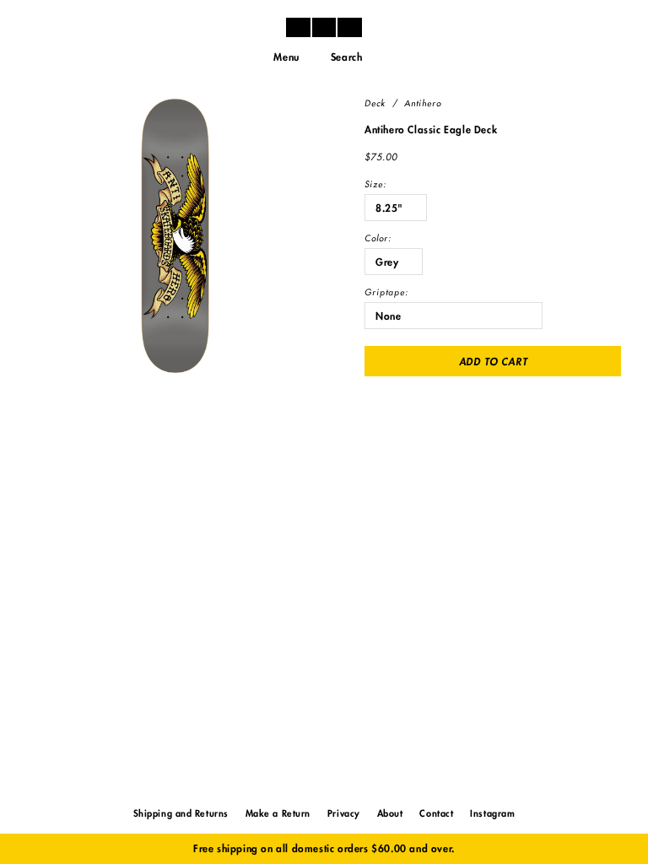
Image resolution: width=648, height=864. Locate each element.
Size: (375, 185)
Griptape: (386, 293)
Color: (378, 239)
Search (347, 57)
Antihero (422, 104)
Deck (375, 104)
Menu (286, 57)
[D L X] (324, 27)
